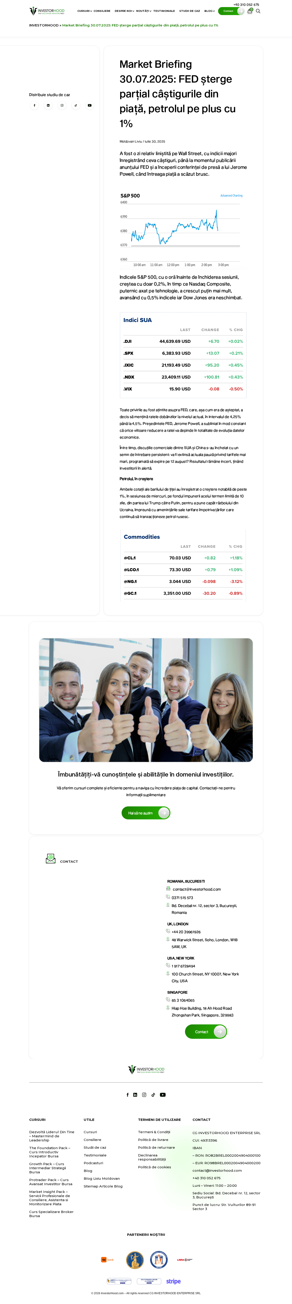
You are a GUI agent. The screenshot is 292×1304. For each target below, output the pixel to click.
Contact (201, 1031)
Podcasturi (93, 1163)
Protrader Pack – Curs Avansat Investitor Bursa (50, 1182)
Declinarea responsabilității (152, 1157)
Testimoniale (164, 11)
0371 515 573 (182, 897)
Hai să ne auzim (140, 813)
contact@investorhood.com (197, 889)
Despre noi (123, 11)
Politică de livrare (153, 1140)
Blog (208, 11)
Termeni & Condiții (154, 1132)
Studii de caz (189, 11)
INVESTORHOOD (44, 25)
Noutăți (142, 11)
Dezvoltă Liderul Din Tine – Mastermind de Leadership (51, 1136)
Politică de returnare (156, 1148)
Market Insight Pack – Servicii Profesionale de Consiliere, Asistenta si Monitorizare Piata (49, 1198)
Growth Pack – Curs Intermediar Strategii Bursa (47, 1168)
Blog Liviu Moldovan (102, 1179)
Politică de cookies (154, 1167)
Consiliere (102, 11)
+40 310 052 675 (247, 4)
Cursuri (83, 11)
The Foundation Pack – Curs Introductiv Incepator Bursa (49, 1152)
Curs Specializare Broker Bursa (51, 1214)
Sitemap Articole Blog (103, 1186)
